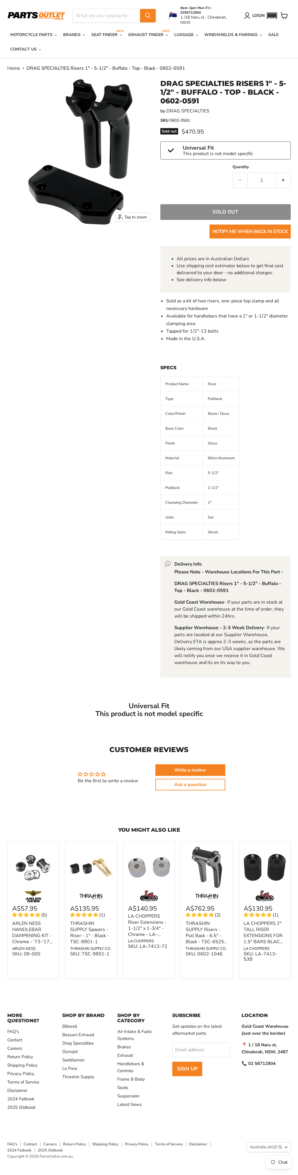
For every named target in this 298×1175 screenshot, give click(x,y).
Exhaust (125, 1055)
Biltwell (69, 1026)
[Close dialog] (220, 1068)
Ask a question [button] (190, 784)
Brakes (124, 1047)
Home (13, 68)
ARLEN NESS (24, 948)
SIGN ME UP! (56, 1139)
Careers (14, 1048)
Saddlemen (73, 1060)
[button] (272, 15)
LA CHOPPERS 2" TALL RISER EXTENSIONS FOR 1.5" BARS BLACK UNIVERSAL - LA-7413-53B (263, 938)
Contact (14, 1040)
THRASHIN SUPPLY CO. (90, 948)
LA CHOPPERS (141, 941)
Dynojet (70, 1051)
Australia (266, 1147)
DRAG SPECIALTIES (187, 111)
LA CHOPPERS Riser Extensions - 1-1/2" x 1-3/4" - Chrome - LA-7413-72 (147, 928)
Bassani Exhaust (78, 1035)
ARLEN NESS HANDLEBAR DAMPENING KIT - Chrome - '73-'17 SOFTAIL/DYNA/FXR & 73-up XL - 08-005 (32, 941)
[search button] (148, 15)
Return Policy (20, 1057)
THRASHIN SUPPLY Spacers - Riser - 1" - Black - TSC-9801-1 (89, 932)
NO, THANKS (57, 1157)
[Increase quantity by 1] (283, 180)
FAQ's (13, 1031)
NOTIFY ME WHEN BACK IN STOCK (250, 231)
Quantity (241, 167)
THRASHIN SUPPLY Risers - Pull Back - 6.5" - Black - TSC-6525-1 (206, 935)
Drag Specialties (78, 1043)
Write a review (190, 770)
